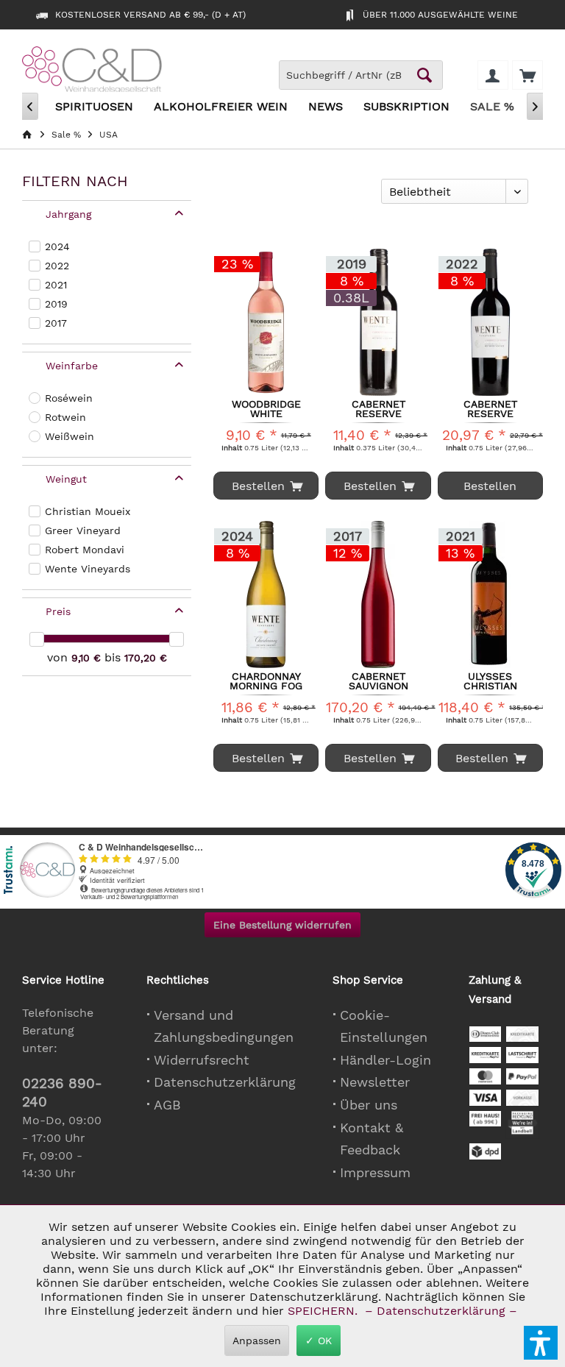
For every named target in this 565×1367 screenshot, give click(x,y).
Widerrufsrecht (201, 1060)
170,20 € (145, 658)
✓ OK (318, 1340)
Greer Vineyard (83, 530)
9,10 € (87, 658)
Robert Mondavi (84, 549)
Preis (58, 611)
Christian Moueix (87, 511)
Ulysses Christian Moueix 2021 (490, 680)
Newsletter (375, 1082)
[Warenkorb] (527, 75)
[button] (541, 1343)
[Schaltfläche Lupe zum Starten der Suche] (424, 75)
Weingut (66, 479)
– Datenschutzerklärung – (441, 1311)
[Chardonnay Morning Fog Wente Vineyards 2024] (265, 594)
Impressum (375, 1172)
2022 (57, 265)
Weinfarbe (72, 366)
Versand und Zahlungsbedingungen (224, 1026)
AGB (167, 1104)
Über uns (368, 1104)
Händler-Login (385, 1060)
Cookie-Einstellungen (383, 1026)
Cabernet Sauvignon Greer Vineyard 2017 (378, 680)
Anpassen (256, 1340)
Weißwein (69, 436)
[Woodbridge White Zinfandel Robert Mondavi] (265, 322)
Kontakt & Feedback (371, 1139)
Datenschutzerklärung (225, 1082)
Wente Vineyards (87, 569)
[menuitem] (527, 75)
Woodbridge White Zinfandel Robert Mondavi (266, 408)
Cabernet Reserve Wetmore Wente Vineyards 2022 (490, 408)
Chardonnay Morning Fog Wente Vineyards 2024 (266, 680)
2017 (56, 323)
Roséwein (69, 398)
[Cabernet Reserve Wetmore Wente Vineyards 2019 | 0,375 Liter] (377, 322)
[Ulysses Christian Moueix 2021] (490, 594)
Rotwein (65, 417)
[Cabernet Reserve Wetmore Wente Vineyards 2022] (490, 322)
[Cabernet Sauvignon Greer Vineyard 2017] (377, 594)
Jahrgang (68, 214)
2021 (56, 285)
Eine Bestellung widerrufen (282, 925)
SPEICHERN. (324, 1311)
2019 (56, 304)
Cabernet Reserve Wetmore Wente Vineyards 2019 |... (378, 408)
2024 (57, 246)
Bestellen (489, 486)
